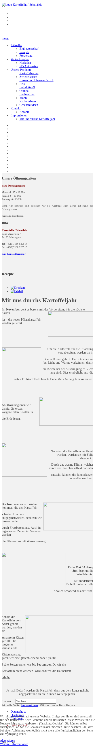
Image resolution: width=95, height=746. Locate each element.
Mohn (23, 98)
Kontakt (16, 108)
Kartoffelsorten (28, 73)
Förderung (25, 55)
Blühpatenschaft (29, 48)
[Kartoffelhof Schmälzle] (22, 4)
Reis (22, 83)
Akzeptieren (7, 740)
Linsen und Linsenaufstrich (36, 80)
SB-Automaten (28, 66)
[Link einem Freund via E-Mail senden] (17, 291)
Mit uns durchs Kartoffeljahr (37, 119)
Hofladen (25, 62)
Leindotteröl (27, 87)
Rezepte (24, 52)
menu (5, 38)
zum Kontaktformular (14, 254)
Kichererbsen (27, 101)
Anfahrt (24, 112)
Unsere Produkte (21, 69)
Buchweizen (26, 94)
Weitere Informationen (14, 744)
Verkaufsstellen (20, 59)
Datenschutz (18, 711)
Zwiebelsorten (28, 76)
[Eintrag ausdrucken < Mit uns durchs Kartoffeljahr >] (18, 287)
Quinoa (23, 91)
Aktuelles (16, 45)
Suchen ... (8, 701)
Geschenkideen (28, 105)
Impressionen (19, 115)
